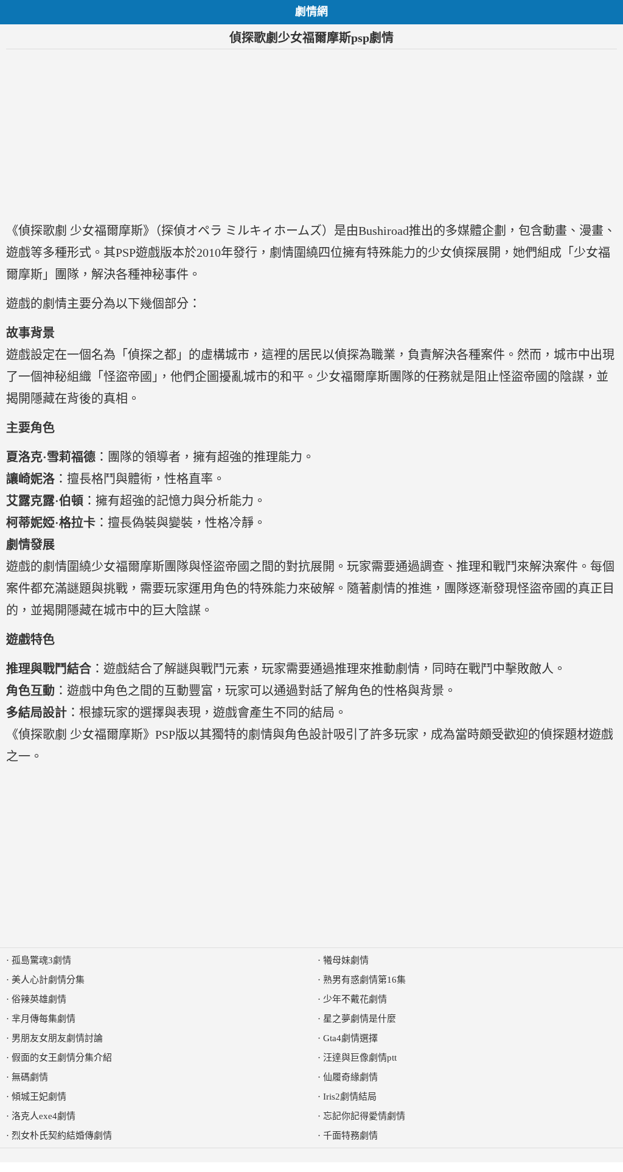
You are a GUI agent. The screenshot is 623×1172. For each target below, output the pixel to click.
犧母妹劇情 (346, 960)
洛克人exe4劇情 (43, 1116)
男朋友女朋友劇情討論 (57, 1038)
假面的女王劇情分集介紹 (62, 1057)
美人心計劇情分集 (48, 980)
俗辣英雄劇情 (39, 999)
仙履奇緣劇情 (350, 1077)
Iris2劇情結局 (350, 1096)
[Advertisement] (311, 134)
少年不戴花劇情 (355, 999)
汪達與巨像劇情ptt (360, 1057)
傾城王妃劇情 (39, 1096)
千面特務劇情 (350, 1135)
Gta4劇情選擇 (350, 1038)
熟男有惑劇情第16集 (364, 980)
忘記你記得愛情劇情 (364, 1116)
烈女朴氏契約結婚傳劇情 (62, 1135)
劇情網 (311, 11)
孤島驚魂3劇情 (41, 960)
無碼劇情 (30, 1077)
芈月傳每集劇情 (43, 1019)
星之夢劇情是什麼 (359, 1019)
